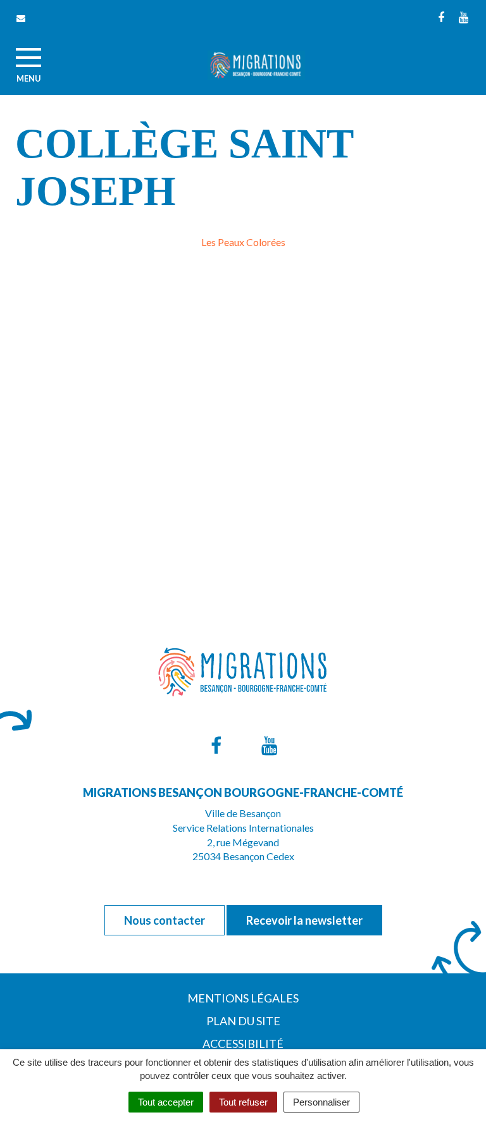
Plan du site (243, 1021)
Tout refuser (243, 1102)
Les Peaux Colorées (243, 242)
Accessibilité (243, 1044)
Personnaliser (321, 1102)
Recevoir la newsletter (304, 920)
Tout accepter (166, 1102)
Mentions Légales (243, 998)
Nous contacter (164, 920)
